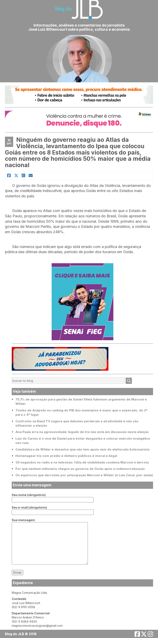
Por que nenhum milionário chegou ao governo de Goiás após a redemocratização (80, 469)
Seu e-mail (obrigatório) (29, 507)
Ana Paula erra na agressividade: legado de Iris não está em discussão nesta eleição (82, 432)
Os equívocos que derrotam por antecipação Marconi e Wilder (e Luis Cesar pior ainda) (84, 475)
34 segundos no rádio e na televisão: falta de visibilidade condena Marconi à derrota (82, 462)
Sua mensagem (23, 520)
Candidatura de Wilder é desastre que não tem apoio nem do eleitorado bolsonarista (82, 449)
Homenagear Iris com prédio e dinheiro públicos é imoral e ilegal (66, 456)
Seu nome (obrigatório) (29, 495)
